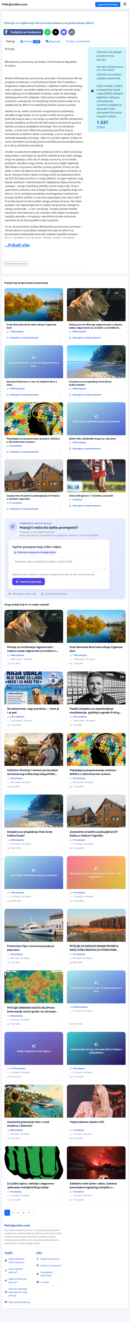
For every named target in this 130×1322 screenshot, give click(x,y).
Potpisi (31, 41)
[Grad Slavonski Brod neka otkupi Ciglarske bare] (33, 314)
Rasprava (55, 41)
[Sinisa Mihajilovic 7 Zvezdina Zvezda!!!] (96, 484)
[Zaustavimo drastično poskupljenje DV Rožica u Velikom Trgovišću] (33, 486)
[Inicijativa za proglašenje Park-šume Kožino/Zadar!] (96, 371)
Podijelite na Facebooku (26, 32)
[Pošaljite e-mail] (63, 32)
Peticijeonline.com (14, 4)
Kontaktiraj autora (17, 263)
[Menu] (125, 4)
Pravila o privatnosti (78, 41)
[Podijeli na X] (55, 32)
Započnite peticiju (108, 4)
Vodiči (8, 1253)
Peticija (10, 41)
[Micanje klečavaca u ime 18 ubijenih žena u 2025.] (33, 371)
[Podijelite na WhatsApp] (47, 32)
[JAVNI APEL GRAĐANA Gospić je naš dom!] (96, 427)
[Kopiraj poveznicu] (71, 32)
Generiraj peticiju (30, 581)
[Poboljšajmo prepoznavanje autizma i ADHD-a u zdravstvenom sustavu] (33, 429)
